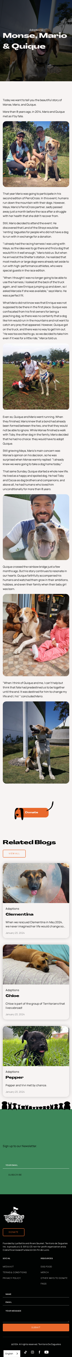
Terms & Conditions (15, 1272)
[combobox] (11, 1353)
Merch (45, 1272)
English (9, 1353)
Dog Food (46, 1266)
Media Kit (8, 1266)
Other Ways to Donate (54, 1278)
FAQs (43, 1283)
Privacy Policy (12, 1278)
